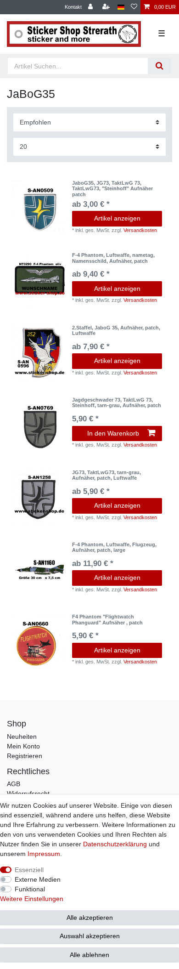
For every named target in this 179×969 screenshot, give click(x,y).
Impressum (44, 853)
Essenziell (29, 869)
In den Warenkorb (113, 433)
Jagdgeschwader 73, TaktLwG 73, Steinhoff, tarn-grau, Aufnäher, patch (116, 402)
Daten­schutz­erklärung (115, 844)
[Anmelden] (91, 7)
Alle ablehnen (89, 954)
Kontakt (73, 7)
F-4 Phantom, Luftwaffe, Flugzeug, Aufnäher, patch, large (114, 547)
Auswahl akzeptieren (90, 936)
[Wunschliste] (134, 7)
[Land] (121, 7)
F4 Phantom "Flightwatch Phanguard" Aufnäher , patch (107, 619)
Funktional (30, 889)
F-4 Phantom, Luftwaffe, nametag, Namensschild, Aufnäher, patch (113, 257)
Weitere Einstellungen (31, 898)
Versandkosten (140, 230)
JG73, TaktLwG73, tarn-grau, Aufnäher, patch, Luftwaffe (106, 475)
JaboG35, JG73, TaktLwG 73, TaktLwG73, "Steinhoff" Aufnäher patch (112, 188)
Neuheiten (22, 736)
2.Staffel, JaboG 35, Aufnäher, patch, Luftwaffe (116, 330)
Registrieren (24, 755)
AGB (13, 784)
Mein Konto (23, 746)
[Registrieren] (107, 7)
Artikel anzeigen (117, 218)
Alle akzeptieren (90, 917)
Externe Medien (38, 879)
